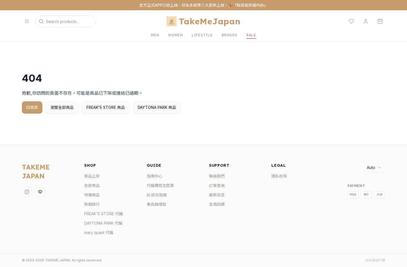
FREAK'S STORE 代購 (103, 213)
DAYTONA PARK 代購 (103, 223)
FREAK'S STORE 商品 (105, 107)
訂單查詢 (217, 185)
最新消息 (217, 194)
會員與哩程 (156, 204)
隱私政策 (279, 176)
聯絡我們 (217, 176)
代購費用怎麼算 (160, 185)
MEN (155, 35)
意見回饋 (217, 204)
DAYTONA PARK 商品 (157, 107)
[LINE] (40, 192)
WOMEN (175, 35)
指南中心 (154, 176)
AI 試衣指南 (157, 194)
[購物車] (380, 21)
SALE (251, 35)
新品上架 (92, 176)
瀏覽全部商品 (62, 107)
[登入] (366, 21)
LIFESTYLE (202, 35)
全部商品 (92, 185)
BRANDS (230, 35)
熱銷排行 (92, 204)
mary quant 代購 (98, 232)
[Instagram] (27, 192)
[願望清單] (351, 21)
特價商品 (92, 194)
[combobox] (374, 168)
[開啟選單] (27, 21)
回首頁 (32, 107)
